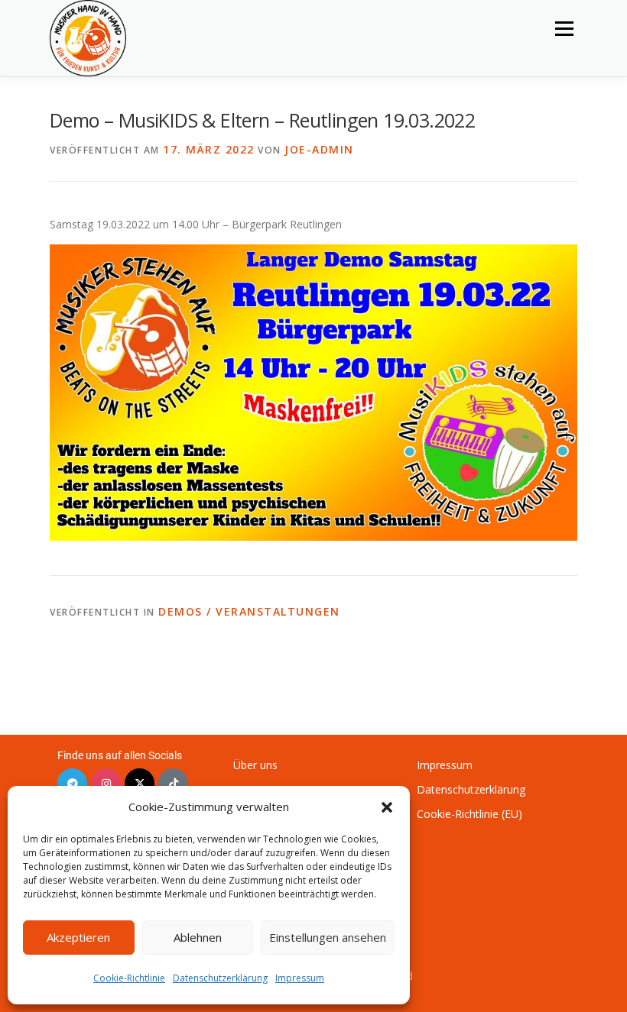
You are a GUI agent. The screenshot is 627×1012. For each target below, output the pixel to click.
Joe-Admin (319, 149)
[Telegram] (72, 783)
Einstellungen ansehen (327, 937)
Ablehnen (198, 937)
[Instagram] (106, 783)
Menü (564, 28)
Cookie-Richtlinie (129, 978)
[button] (387, 807)
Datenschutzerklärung (220, 978)
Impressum (299, 978)
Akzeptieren (78, 937)
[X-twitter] (139, 783)
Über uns (255, 765)
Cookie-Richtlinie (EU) (469, 814)
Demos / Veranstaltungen (249, 611)
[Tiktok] (173, 783)
